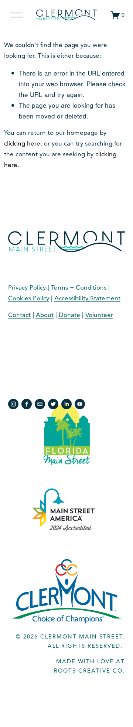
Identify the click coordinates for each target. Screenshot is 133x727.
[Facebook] (26, 404)
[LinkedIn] (66, 404)
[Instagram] (13, 404)
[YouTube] (80, 404)
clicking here (22, 143)
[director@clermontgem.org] (40, 404)
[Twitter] (53, 404)
